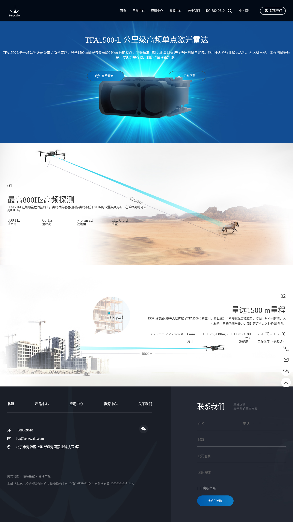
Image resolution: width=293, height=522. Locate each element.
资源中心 (175, 10)
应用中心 (157, 10)
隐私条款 (29, 476)
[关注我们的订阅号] (143, 429)
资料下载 (190, 76)
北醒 (10, 404)
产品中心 (139, 10)
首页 (123, 10)
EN (247, 10)
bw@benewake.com (30, 438)
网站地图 (13, 476)
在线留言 (108, 76)
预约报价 (215, 501)
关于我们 (194, 10)
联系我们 (276, 10)
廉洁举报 (45, 476)
